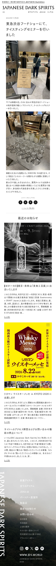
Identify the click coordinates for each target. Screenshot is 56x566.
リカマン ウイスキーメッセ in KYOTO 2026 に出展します (28, 395)
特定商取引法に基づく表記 (30, 534)
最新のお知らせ (28, 508)
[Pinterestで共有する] (31, 202)
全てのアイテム (33, 12)
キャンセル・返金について (29, 530)
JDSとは (42, 12)
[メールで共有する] (36, 202)
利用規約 (23, 523)
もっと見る (7, 317)
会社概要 (23, 519)
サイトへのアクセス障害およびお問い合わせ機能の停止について (28, 431)
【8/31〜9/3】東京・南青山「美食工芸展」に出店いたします (28, 287)
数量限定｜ (23, 2)
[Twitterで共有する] (26, 202)
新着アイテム (26, 480)
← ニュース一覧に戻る (28, 208)
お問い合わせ (27, 514)
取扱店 (23, 503)
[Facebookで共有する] (21, 202)
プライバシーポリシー (28, 538)
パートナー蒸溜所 (29, 497)
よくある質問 (24, 527)
